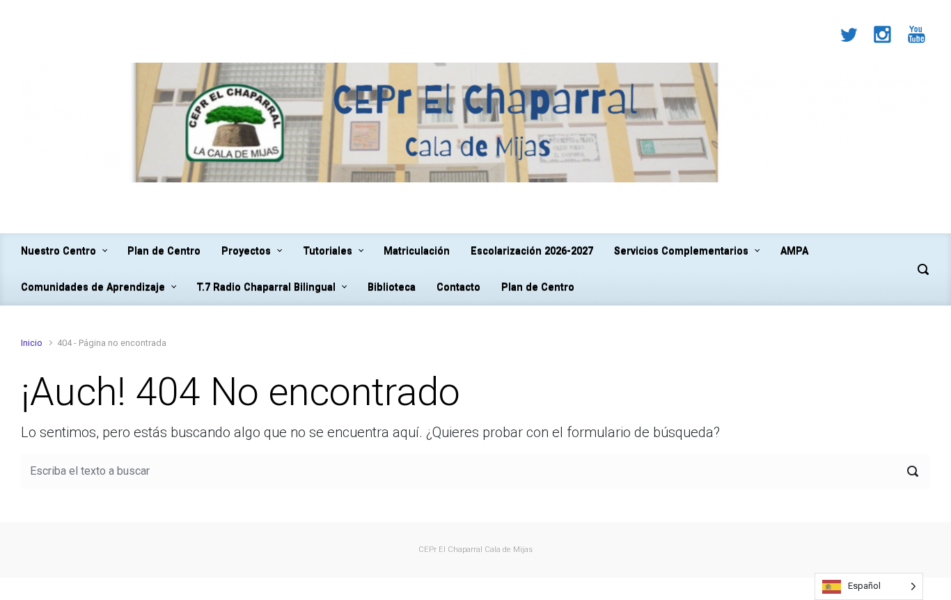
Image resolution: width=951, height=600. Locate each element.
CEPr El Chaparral (450, 549)
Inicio (31, 343)
